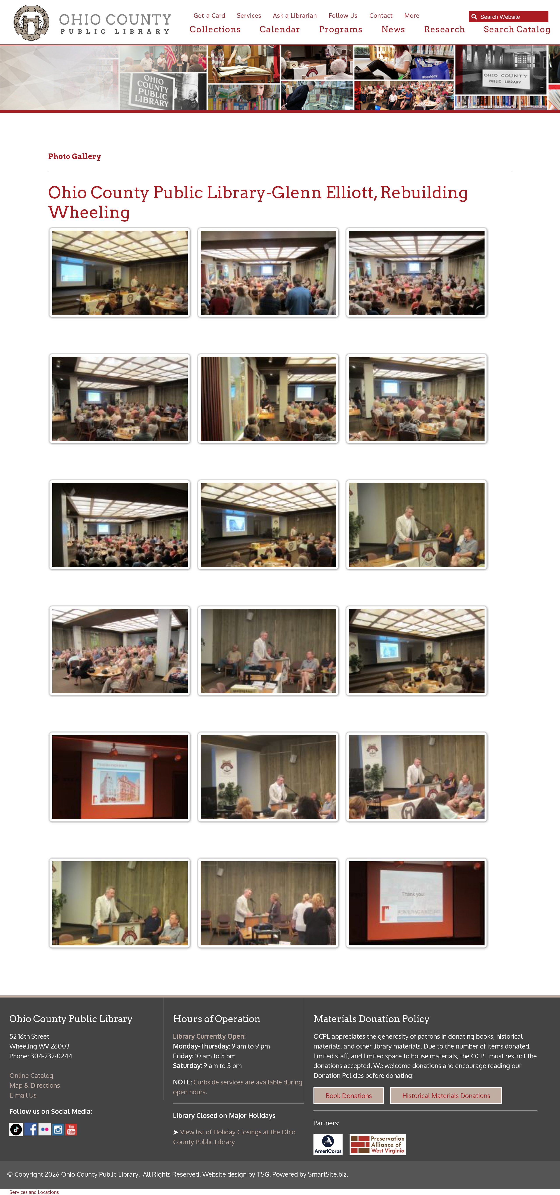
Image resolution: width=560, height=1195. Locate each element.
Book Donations (349, 1095)
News (393, 29)
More (412, 15)
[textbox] (512, 17)
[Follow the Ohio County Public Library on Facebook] (30, 1133)
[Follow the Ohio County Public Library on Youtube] (71, 1133)
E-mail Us (23, 1095)
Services (249, 15)
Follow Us (343, 15)
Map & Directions (34, 1085)
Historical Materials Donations (446, 1095)
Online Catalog (31, 1075)
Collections (215, 29)
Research (444, 29)
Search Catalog (517, 29)
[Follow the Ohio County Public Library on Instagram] (57, 1133)
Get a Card (209, 15)
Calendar (280, 29)
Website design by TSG (235, 1174)
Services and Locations (34, 1192)
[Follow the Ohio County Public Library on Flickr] (44, 1133)
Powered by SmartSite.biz (309, 1174)
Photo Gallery (74, 156)
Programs (341, 29)
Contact (381, 15)
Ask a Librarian (295, 15)
